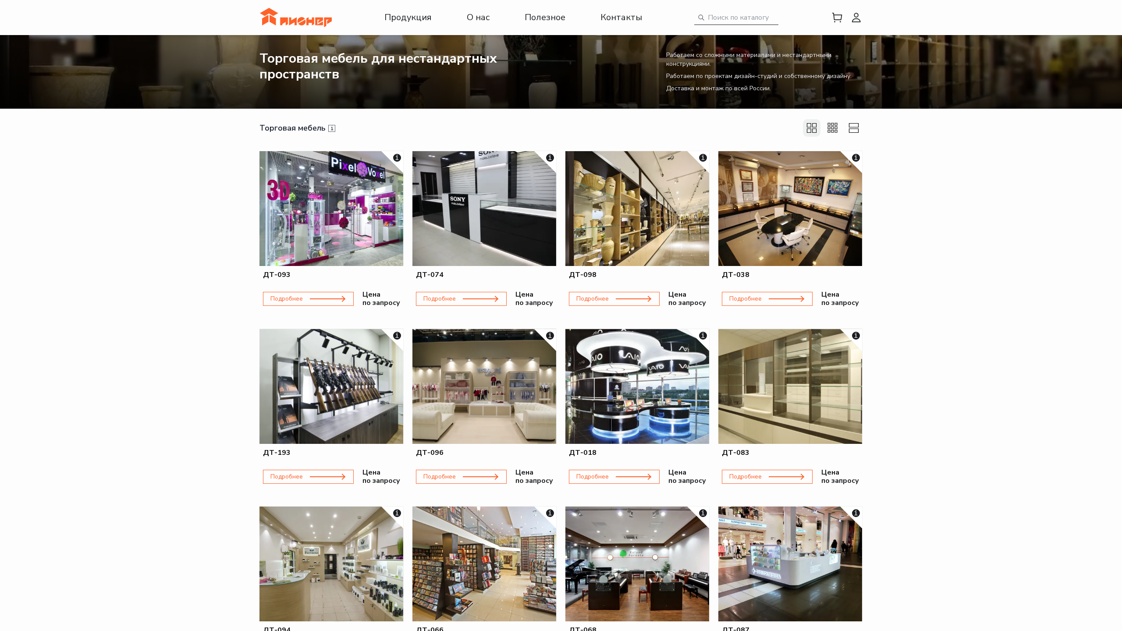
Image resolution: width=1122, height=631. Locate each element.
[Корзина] (837, 17)
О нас (478, 17)
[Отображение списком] (854, 128)
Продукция (408, 17)
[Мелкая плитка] (833, 128)
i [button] (332, 128)
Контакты (621, 17)
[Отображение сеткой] (811, 128)
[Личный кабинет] (856, 17)
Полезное (545, 17)
